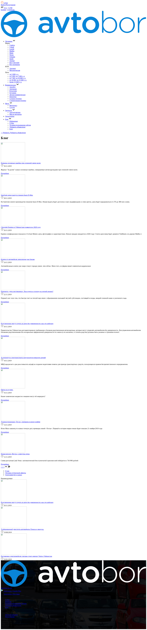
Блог (11, 129)
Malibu (11, 51)
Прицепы (12, 97)
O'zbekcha (11, 10)
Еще (7, 119)
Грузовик (12, 93)
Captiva (12, 45)
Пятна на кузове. (7, 390)
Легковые (9, 41)
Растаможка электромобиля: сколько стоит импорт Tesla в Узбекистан (26, 556)
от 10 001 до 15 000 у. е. (18, 80)
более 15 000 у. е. (15, 82)
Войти (3, 5)
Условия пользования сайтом (20, 125)
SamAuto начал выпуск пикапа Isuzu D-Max (17, 195)
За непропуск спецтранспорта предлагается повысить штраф (23, 358)
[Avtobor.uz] (73, 36)
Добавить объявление (17, 127)
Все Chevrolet (14, 63)
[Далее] (6, 467)
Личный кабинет (11, 615)
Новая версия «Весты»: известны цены (15, 454)
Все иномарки (14, 64)
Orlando (12, 57)
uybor (5, 3)
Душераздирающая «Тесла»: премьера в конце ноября (20, 422)
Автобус (12, 87)
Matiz (11, 53)
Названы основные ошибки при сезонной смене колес (21, 163)
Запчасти (8, 110)
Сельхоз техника (15, 99)
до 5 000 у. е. (14, 74)
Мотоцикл (13, 105)
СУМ (10, 8)
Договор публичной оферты (15, 473)
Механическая (14, 70)
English (3, 10)
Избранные (13, 121)
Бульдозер (13, 91)
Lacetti (11, 49)
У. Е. (5, 8)
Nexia (11, 55)
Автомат (12, 68)
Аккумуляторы (14, 112)
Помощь (8, 602)
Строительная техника (17, 100)
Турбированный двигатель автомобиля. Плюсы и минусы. (22, 529)
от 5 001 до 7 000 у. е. (17, 76)
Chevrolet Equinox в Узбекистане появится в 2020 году (21, 227)
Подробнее (5, 173)
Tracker (12, 61)
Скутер (12, 107)
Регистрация (10, 5)
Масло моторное (15, 114)
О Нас (11, 123)
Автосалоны (9, 116)
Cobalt (11, 47)
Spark (11, 59)
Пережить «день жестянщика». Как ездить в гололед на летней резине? (27, 291)
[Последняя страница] (9, 467)
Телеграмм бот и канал (13, 475)
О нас (7, 471)
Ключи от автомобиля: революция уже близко (18, 259)
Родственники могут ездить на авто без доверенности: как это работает (27, 323)
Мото (7, 103)
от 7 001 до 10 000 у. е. (17, 78)
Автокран (13, 89)
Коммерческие (10, 85)
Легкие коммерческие (17, 95)
